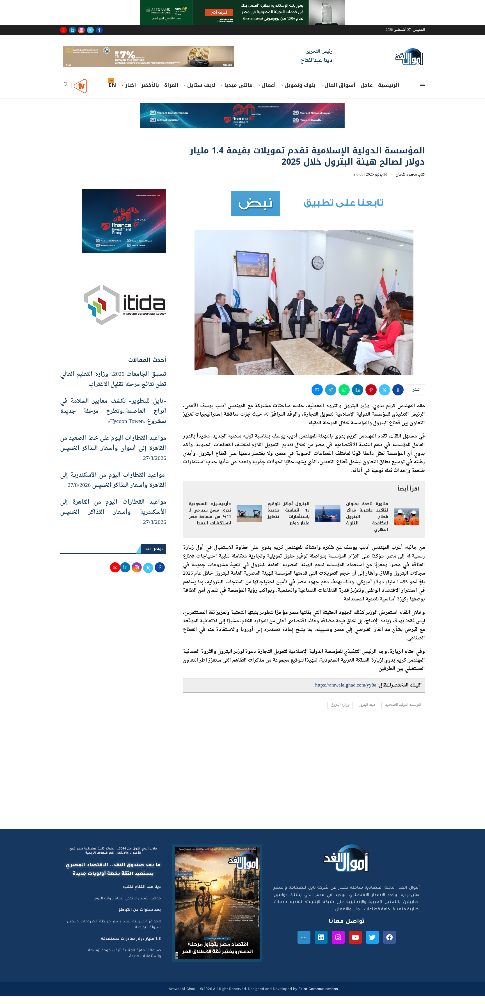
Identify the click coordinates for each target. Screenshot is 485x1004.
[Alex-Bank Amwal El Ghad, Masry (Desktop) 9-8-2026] (242, 5)
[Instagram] (81, 30)
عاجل (367, 93)
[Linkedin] (72, 30)
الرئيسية (388, 93)
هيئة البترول (367, 713)
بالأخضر (150, 93)
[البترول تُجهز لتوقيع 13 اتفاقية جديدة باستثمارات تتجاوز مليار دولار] (327, 521)
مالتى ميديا (238, 93)
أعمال (269, 93)
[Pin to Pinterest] (371, 397)
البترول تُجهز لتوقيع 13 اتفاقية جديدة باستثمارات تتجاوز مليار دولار (288, 521)
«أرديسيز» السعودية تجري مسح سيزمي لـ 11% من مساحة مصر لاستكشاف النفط (210, 521)
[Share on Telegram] (330, 397)
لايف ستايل (201, 93)
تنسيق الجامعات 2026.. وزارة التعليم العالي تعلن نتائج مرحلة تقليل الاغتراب (113, 387)
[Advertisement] (242, 783)
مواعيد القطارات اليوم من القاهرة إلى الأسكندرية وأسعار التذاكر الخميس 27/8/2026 (113, 520)
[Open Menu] (422, 93)
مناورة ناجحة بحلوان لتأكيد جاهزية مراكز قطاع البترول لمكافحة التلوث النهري (367, 524)
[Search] (65, 94)
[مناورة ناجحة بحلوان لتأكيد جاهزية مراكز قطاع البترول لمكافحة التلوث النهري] (406, 525)
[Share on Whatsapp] (344, 397)
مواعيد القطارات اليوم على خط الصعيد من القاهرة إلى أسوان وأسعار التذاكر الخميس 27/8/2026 (113, 456)
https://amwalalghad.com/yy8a (345, 693)
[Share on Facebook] (398, 397)
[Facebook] (99, 30)
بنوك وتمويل (300, 93)
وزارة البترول (340, 713)
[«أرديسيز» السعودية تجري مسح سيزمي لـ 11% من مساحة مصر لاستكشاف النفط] (249, 521)
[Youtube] (63, 30)
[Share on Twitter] (384, 397)
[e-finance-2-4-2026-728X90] (242, 116)
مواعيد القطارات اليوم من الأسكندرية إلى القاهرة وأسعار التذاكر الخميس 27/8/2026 (113, 488)
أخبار (130, 93)
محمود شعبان (406, 182)
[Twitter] (90, 30)
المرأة (171, 93)
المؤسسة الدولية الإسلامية (403, 713)
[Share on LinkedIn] (357, 397)
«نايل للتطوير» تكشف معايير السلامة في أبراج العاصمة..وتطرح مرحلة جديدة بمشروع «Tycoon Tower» (113, 419)
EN (112, 93)
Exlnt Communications (317, 996)
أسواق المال (339, 93)
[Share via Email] (317, 397)
